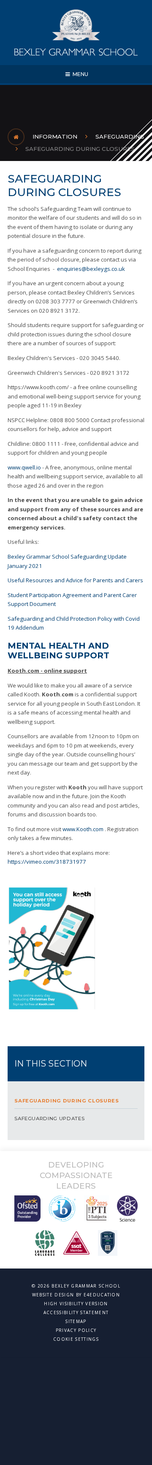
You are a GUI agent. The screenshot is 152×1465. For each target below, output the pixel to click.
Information (55, 136)
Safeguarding (119, 136)
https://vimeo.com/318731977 (47, 861)
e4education (102, 1295)
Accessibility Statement (76, 1312)
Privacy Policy (76, 1330)
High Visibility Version (76, 1304)
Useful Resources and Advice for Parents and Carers (75, 580)
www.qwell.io (24, 467)
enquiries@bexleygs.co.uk (91, 269)
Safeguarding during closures (80, 148)
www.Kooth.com (82, 829)
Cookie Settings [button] (76, 1339)
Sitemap (75, 1321)
